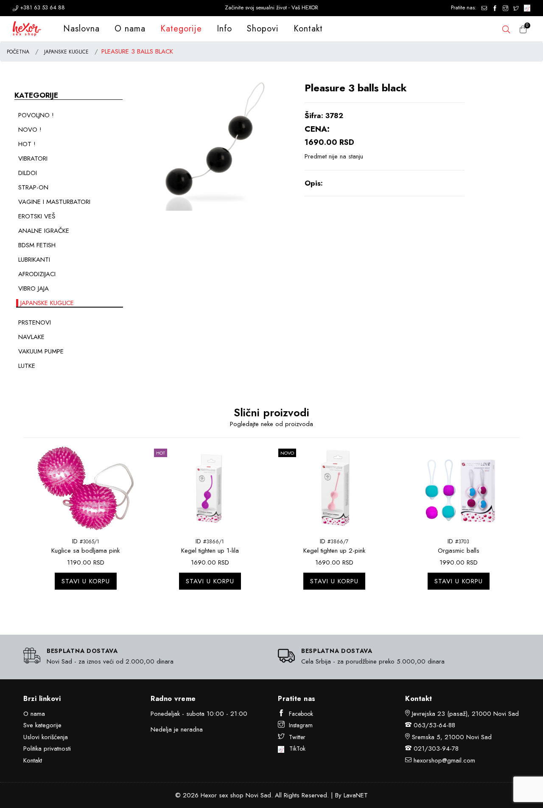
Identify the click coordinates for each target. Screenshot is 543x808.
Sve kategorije (42, 725)
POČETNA (18, 52)
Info (224, 29)
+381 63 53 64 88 (41, 7)
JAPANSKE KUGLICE (66, 52)
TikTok (294, 748)
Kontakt (308, 29)
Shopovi (263, 29)
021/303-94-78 (436, 748)
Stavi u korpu (86, 581)
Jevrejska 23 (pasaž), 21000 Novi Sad (465, 713)
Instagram (301, 725)
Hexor (209, 795)
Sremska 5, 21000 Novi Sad (452, 737)
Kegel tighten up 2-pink (334, 550)
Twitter (297, 737)
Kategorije (181, 29)
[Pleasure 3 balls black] (215, 145)
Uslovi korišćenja (45, 737)
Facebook (301, 713)
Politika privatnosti (47, 748)
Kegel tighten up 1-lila (210, 550)
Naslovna (81, 29)
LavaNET (356, 795)
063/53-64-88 (434, 725)
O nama (130, 29)
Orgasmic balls (458, 550)
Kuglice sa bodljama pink (85, 550)
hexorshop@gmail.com (444, 760)
